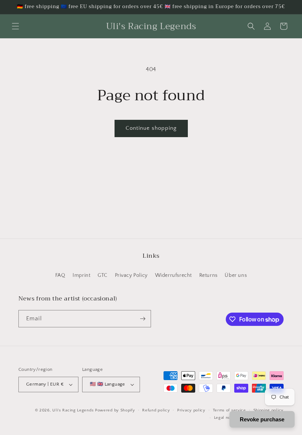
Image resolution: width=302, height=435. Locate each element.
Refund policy (156, 410)
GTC (103, 275)
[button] (15, 26)
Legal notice (226, 417)
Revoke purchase (262, 419)
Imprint (81, 275)
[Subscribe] (142, 318)
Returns (208, 275)
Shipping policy (268, 410)
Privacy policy (191, 410)
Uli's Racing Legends (73, 410)
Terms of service (229, 410)
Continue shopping (151, 128)
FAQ (60, 275)
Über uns (236, 275)
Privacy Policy (131, 275)
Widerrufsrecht (173, 275)
